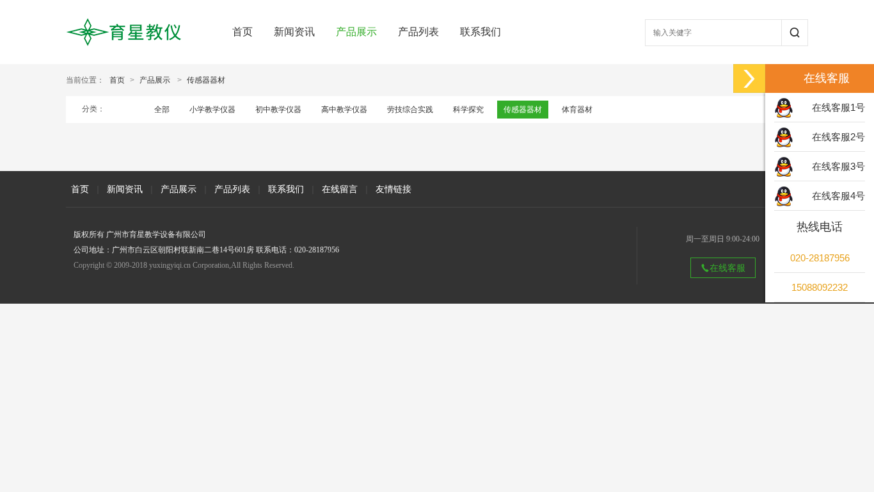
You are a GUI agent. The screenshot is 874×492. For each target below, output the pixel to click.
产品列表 (418, 31)
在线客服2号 (838, 136)
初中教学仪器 (278, 109)
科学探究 (468, 109)
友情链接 (393, 189)
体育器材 (577, 109)
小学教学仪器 (212, 109)
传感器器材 (206, 80)
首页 (242, 31)
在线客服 (727, 268)
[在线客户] (749, 78)
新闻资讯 (294, 31)
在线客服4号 (838, 195)
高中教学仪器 (344, 109)
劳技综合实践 (410, 109)
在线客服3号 (838, 166)
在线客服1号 (838, 107)
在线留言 (340, 189)
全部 (162, 109)
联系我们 (480, 31)
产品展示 (356, 31)
